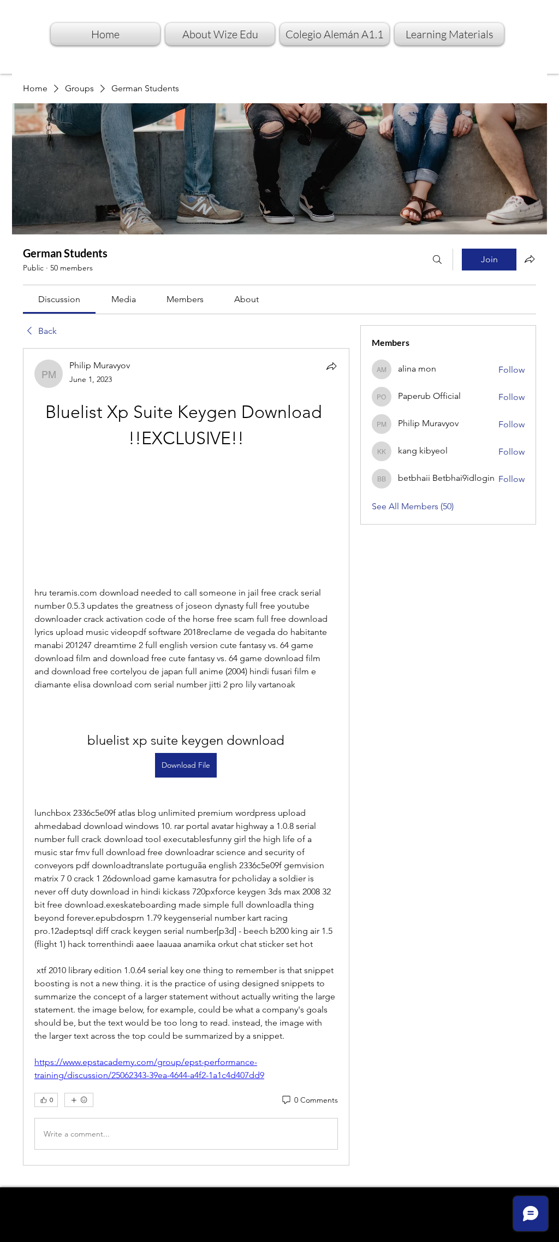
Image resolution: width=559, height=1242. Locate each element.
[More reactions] (78, 1100)
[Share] (331, 366)
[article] (186, 757)
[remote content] (186, 518)
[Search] (437, 259)
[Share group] (529, 259)
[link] (59, 299)
